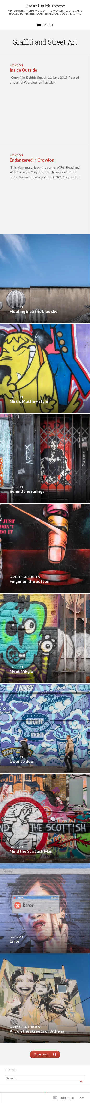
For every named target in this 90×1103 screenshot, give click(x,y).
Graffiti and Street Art (26, 576)
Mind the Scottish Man (31, 851)
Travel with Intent (45, 6)
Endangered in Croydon (32, 159)
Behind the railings (27, 491)
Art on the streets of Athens (37, 1031)
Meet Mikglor (22, 671)
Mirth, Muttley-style (29, 401)
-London (16, 65)
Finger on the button (29, 581)
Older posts (41, 1054)
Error (15, 941)
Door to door (22, 761)
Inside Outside (23, 69)
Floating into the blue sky (33, 311)
